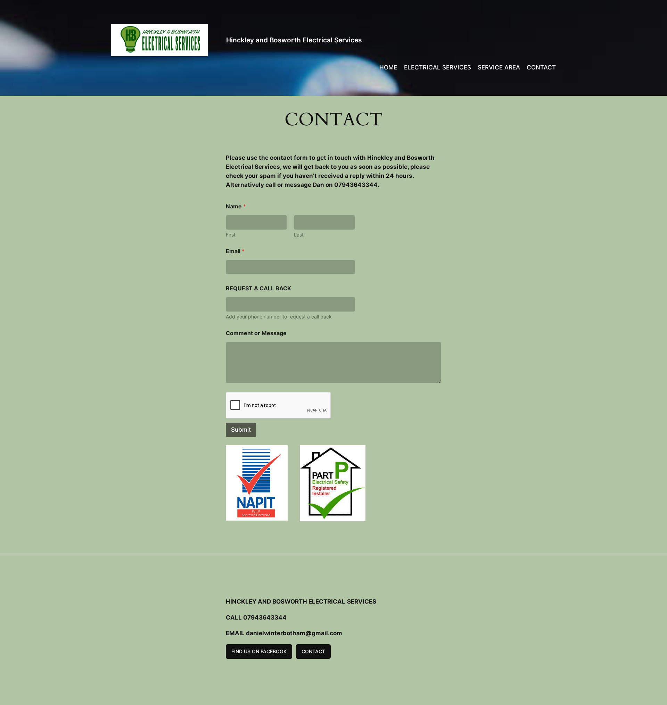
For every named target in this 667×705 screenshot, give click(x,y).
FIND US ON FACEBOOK (259, 651)
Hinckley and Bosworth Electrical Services (294, 40)
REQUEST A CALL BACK (258, 288)
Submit (241, 429)
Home (388, 67)
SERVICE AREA (499, 67)
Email (235, 251)
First (231, 235)
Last (299, 235)
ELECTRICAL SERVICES (437, 67)
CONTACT (541, 67)
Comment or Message (256, 333)
